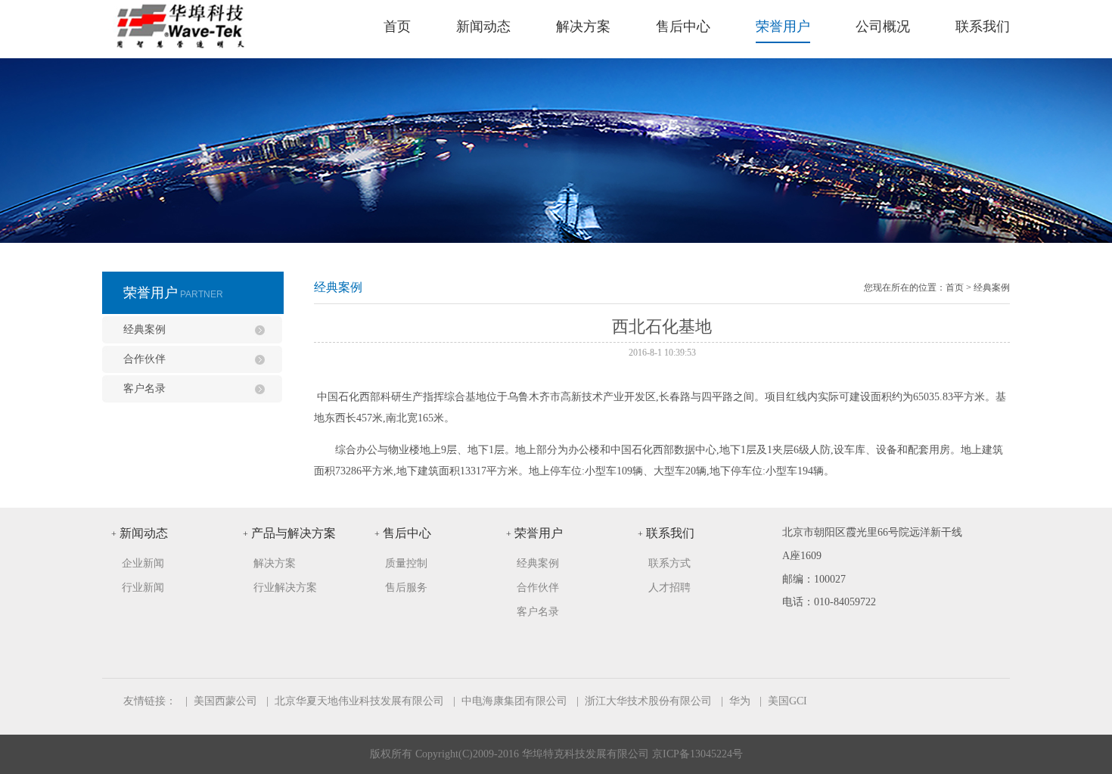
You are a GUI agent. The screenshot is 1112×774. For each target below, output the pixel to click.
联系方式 (669, 563)
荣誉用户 (783, 26)
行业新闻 (143, 587)
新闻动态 (483, 26)
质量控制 (406, 563)
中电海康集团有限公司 (514, 701)
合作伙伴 (144, 359)
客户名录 (144, 388)
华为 (739, 701)
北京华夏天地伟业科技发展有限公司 (359, 701)
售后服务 (406, 587)
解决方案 (583, 26)
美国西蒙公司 (225, 701)
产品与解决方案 (289, 533)
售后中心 (683, 26)
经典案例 (144, 329)
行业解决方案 (285, 587)
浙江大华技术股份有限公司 (648, 701)
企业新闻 (143, 563)
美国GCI (787, 701)
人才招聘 (669, 587)
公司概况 (883, 26)
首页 (397, 26)
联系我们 (982, 26)
